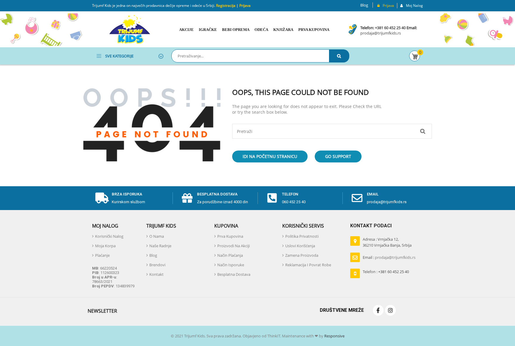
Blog (364, 5)
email (373, 194)
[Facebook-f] (378, 310)
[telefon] (272, 198)
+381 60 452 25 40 (390, 27)
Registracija (225, 5)
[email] (357, 198)
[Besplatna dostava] (187, 198)
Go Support (338, 156)
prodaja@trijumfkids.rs (380, 33)
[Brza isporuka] (102, 198)
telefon (290, 194)
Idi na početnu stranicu (270, 156)
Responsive (334, 336)
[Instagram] (390, 310)
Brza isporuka (127, 194)
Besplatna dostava (217, 194)
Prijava (245, 5)
